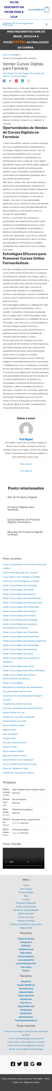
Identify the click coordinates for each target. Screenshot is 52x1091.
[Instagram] (26, 1064)
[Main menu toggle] (46, 24)
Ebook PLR (26, 981)
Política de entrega (26, 921)
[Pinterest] (16, 80)
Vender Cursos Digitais (13, 683)
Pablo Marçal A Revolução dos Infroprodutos (23, 687)
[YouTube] (39, 1064)
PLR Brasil (26, 946)
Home (26, 885)
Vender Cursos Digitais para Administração (22, 598)
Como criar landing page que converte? (20, 572)
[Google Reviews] (32, 1064)
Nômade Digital (26, 992)
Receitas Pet (26, 999)
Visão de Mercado (26, 1006)
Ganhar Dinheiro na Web (13, 725)
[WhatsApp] (28, 80)
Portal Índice (26, 1013)
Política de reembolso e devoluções (26, 924)
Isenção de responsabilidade (26, 910)
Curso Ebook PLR (26, 960)
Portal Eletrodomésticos (26, 1020)
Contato (26, 899)
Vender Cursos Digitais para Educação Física (23, 602)
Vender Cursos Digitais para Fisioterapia (20, 632)
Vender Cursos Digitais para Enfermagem (21, 607)
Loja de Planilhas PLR (26, 963)
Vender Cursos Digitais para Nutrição (19, 615)
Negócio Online (9, 730)
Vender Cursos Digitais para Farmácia (19, 611)
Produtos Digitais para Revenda (20, 508)
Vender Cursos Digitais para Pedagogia (20, 620)
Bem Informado (26, 1017)
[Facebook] (4, 80)
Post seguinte (26, 471)
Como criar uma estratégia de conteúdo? (21, 581)
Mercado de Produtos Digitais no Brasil (25, 533)
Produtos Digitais (26, 892)
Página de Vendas (26, 939)
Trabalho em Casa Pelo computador (19, 717)
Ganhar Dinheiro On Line (14, 712)
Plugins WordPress (26, 985)
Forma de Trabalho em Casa (15, 768)
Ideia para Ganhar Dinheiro (15, 755)
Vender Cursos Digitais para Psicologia (20, 585)
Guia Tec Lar (26, 1003)
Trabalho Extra (9, 738)
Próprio (26, 970)
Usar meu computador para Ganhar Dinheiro (22, 708)
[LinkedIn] (22, 80)
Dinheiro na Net (10, 747)
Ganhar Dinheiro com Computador (18, 760)
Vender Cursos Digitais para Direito (18, 590)
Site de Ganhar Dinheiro (13, 751)
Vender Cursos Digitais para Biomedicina (21, 636)
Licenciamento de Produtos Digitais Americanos (23, 520)
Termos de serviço (26, 917)
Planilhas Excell (26, 949)
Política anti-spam (26, 913)
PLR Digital (9, 73)
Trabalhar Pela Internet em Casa (17, 704)
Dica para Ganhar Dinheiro (14, 742)
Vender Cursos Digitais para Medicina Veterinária (24, 641)
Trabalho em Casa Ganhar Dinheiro (18, 773)
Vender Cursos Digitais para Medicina (19, 594)
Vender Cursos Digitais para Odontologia (21, 645)
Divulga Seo (26, 1010)
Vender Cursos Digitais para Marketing (20, 649)
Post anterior (26, 464)
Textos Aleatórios (26, 956)
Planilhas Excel (26, 988)
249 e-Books (26, 953)
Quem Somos (26, 889)
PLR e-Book (26, 967)
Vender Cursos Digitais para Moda (18, 654)
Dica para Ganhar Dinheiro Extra (17, 691)
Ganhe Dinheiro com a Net (14, 721)
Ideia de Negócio (10, 734)
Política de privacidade (26, 906)
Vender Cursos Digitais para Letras (18, 666)
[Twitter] (10, 80)
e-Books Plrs (26, 942)
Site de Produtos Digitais (22, 497)
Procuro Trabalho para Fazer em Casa (20, 764)
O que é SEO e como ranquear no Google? (21, 577)
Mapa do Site (26, 928)
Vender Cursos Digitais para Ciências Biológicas (24, 670)
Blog (26, 896)
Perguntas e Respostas (26, 903)
